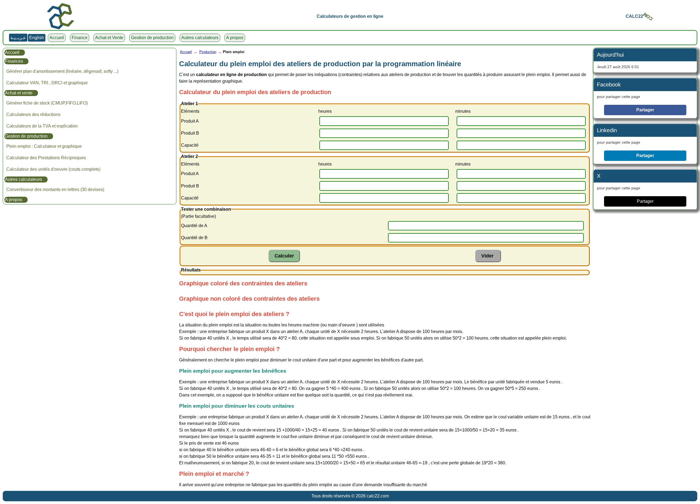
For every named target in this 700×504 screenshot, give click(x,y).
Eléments (190, 111)
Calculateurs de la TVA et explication (42, 126)
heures (325, 111)
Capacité (190, 145)
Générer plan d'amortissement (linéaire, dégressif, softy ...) (62, 71)
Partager (645, 110)
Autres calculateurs (199, 37)
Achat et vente (19, 93)
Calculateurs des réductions (33, 114)
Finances (14, 61)
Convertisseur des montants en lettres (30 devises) (55, 189)
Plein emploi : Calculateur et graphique (44, 146)
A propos (234, 37)
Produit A (190, 121)
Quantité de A (194, 225)
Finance (80, 37)
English (36, 37)
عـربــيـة (18, 37)
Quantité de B (194, 237)
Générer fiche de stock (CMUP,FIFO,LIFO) (47, 103)
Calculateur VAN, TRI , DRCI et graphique (47, 82)
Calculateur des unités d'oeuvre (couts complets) (53, 169)
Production (207, 52)
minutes (463, 111)
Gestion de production (152, 37)
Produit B (190, 133)
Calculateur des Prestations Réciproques (46, 157)
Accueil (56, 37)
